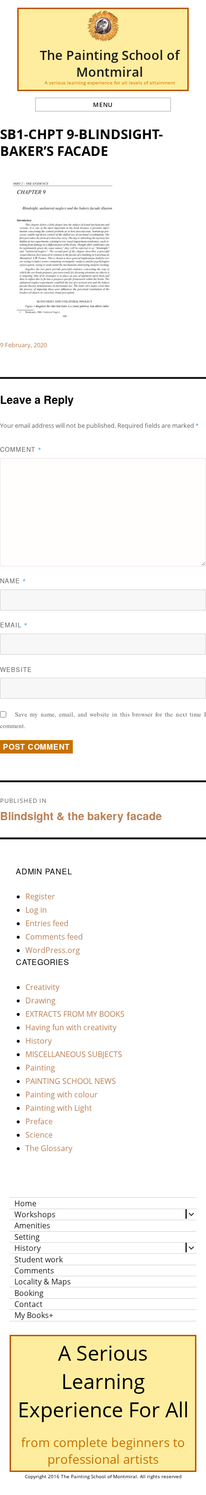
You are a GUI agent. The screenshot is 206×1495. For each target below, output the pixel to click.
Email (14, 624)
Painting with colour (61, 1094)
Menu (103, 104)
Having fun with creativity (70, 1027)
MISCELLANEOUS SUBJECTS (73, 1054)
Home (25, 1203)
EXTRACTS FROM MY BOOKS (75, 1014)
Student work (38, 1259)
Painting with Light (58, 1108)
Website (16, 669)
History (38, 1041)
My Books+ (33, 1315)
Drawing (40, 1000)
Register (40, 896)
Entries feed (47, 923)
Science (39, 1135)
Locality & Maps (42, 1281)
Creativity (42, 987)
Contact (28, 1304)
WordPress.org (52, 950)
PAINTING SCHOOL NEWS (70, 1081)
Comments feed (54, 936)
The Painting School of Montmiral (110, 63)
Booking (29, 1293)
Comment (21, 449)
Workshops (35, 1214)
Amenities (32, 1225)
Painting (40, 1067)
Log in (36, 910)
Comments (34, 1270)
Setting (27, 1237)
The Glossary (48, 1148)
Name (13, 580)
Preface (39, 1121)
